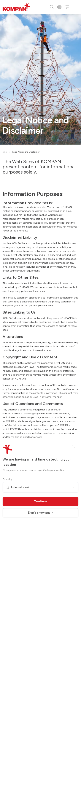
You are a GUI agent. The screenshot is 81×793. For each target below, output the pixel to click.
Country (7, 479)
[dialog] (40, 396)
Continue (41, 501)
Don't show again (40, 513)
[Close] (73, 446)
